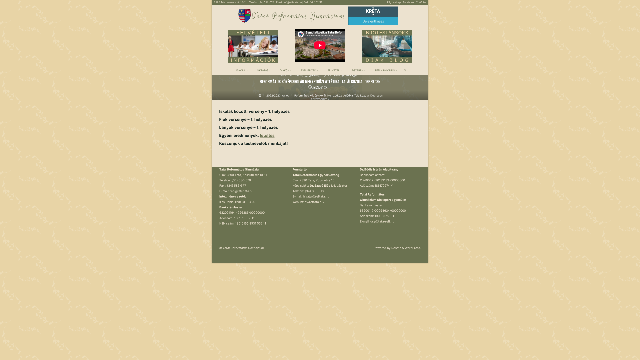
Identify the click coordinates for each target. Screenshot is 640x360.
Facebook (409, 2)
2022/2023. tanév (289, 75)
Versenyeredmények (345, 75)
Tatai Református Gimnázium (298, 16)
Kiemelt (311, 75)
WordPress (412, 248)
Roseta (395, 248)
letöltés (267, 135)
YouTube (421, 2)
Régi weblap (394, 2)
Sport (325, 75)
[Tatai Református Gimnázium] (244, 15)
